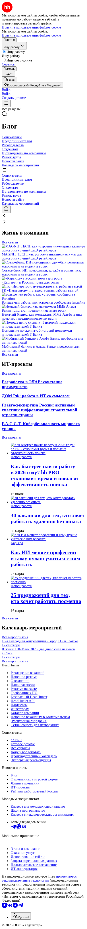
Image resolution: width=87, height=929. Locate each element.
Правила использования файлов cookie (31, 35)
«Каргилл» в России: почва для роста (30, 282)
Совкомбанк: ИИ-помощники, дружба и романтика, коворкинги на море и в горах (41, 272)
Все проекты (11, 373)
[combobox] (21, 916)
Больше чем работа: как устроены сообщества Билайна (43, 302)
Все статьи (10, 242)
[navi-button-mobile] (6, 103)
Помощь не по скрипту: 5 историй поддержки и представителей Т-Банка (37, 332)
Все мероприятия (15, 637)
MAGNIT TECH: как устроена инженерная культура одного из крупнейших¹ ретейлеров (42, 256)
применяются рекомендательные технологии (39, 878)
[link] (9, 79)
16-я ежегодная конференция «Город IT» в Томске (40, 643)
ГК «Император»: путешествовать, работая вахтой (40, 290)
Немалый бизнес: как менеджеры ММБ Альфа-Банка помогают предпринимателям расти (42, 316)
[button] (7, 90)
